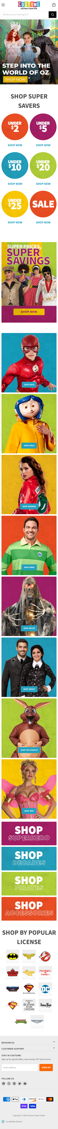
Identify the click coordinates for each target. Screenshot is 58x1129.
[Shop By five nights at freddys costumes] (45, 970)
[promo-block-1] (29, 833)
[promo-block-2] (29, 858)
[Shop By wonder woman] (29, 954)
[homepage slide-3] (29, 50)
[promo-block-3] (29, 883)
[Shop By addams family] (45, 1003)
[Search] (52, 14)
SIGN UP (46, 1065)
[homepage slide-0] (29, 280)
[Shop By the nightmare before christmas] (29, 1003)
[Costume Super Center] (29, 5)
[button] (2, 1119)
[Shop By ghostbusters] (45, 954)
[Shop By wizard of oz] (29, 970)
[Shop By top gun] (37, 1020)
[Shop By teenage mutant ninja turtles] (21, 1020)
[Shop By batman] (12, 954)
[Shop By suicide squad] (12, 970)
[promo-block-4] (29, 908)
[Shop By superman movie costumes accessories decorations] (12, 1003)
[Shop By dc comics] (45, 987)
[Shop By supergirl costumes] (29, 987)
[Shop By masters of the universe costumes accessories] (12, 987)
